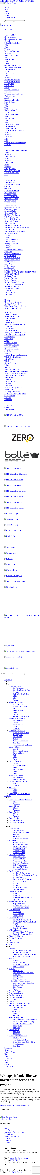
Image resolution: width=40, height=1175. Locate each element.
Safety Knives (9, 359)
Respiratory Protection (12, 207)
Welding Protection (11, 280)
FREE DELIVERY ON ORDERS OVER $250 (17, 1)
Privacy (7, 1138)
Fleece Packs (9, 86)
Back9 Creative (17, 1172)
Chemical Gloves (10, 195)
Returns (7, 1142)
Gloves (6, 88)
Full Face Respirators (11, 217)
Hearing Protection (11, 243)
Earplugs (7, 246)
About (6, 11)
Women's (7, 78)
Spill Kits (7, 379)
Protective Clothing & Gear (14, 284)
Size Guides (8, 1130)
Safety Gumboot (10, 169)
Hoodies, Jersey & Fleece (13, 39)
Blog (6, 9)
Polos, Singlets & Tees (12, 43)
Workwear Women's (11, 51)
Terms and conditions (11, 1136)
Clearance (7, 407)
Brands (6, 7)
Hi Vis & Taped (10, 37)
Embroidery (8, 1134)
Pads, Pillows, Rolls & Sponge (15, 373)
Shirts (6, 45)
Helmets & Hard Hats (12, 258)
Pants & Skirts (9, 118)
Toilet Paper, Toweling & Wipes (15, 306)
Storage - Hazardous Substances (15, 355)
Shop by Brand (9, 1052)
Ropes (6, 237)
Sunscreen (8, 385)
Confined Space (10, 229)
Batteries (7, 312)
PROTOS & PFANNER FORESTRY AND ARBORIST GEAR (24, 922)
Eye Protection (9, 180)
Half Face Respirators (12, 215)
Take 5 (6, 361)
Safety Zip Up (9, 163)
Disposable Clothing (11, 286)
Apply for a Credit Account (14, 1132)
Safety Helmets (9, 241)
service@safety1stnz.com (19, 1158)
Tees (6, 108)
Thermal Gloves (10, 203)
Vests (6, 76)
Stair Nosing (8, 339)
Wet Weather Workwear (12, 67)
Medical (7, 320)
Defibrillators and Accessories (14, 324)
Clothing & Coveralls (11, 304)
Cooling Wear (9, 84)
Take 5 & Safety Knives (12, 357)
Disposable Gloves (11, 199)
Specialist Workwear (11, 124)
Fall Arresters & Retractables (14, 231)
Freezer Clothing (10, 128)
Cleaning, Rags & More (12, 308)
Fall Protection (9, 223)
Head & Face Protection (12, 254)
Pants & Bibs (9, 73)
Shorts (6, 47)
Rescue (7, 235)
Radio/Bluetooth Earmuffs (13, 250)
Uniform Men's (9, 96)
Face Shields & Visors (12, 184)
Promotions (8, 1058)
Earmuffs (7, 248)
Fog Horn (7, 398)
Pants (6, 57)
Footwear (7, 796)
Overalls (7, 41)
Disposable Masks (10, 209)
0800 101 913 (6, 1119)
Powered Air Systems (12, 219)
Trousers (7, 49)
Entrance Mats (9, 337)
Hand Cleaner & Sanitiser (13, 302)
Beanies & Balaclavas (12, 82)
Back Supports (9, 266)
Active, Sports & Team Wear (14, 130)
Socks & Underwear (11, 90)
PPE (6, 824)
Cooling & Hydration (11, 288)
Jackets (6, 71)
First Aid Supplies (10, 331)
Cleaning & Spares (11, 221)
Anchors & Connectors (12, 225)
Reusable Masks (10, 211)
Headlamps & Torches (12, 316)
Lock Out (7, 351)
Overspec (7, 189)
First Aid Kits (9, 328)
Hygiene (7, 300)
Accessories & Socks (11, 173)
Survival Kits (9, 322)
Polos (6, 104)
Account (7, 15)
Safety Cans (8, 377)
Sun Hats (7, 92)
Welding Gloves (10, 205)
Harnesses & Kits (10, 233)
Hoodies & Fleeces (11, 55)
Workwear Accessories (12, 80)
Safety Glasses (9, 182)
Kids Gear (8, 137)
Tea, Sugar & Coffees (12, 392)
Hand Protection (10, 193)
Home (6, 1054)
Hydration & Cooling (11, 349)
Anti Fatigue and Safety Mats (14, 335)
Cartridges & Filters (11, 213)
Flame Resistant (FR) (11, 69)
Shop (6, 1056)
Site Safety (8, 944)
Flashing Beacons (10, 314)
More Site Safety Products (13, 387)
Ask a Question (23, 1105)
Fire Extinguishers (10, 347)
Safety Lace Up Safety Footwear (15, 150)
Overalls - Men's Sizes (12, 65)
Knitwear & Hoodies (11, 100)
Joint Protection (9, 262)
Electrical (7, 310)
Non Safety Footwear (12, 171)
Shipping (7, 1140)
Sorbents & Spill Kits (11, 369)
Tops (6, 139)
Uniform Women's (10, 110)
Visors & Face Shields (12, 260)
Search (2, 21)
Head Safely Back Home (9, 1105)
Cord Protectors (9, 396)
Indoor (6, 365)
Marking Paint (9, 389)
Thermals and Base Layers (13, 94)
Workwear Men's (10, 35)
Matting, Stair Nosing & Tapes (15, 333)
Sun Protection (9, 292)
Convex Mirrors (10, 363)
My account (8, 1066)
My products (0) (10, 17)
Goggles (7, 187)
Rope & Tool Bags (11, 239)
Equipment (8, 326)
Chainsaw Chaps (10, 276)
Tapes (6, 341)
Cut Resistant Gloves (11, 197)
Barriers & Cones (10, 343)
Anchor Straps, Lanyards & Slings (16, 227)
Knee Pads (8, 264)
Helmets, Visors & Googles (14, 282)
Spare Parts (8, 252)
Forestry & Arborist (11, 270)
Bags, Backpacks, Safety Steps (15, 394)
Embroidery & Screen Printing (15, 143)
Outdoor (7, 367)
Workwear (8, 680)
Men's (6, 132)
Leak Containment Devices (14, 375)
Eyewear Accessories (11, 191)
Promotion (8, 405)
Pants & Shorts (9, 102)
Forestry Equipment (11, 278)
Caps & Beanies (10, 256)
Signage (7, 353)
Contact (7, 13)
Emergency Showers (11, 345)
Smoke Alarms (9, 318)
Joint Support (9, 268)
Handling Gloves (10, 201)
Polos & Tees (9, 59)
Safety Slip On (9, 156)
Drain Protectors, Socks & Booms (16, 371)
